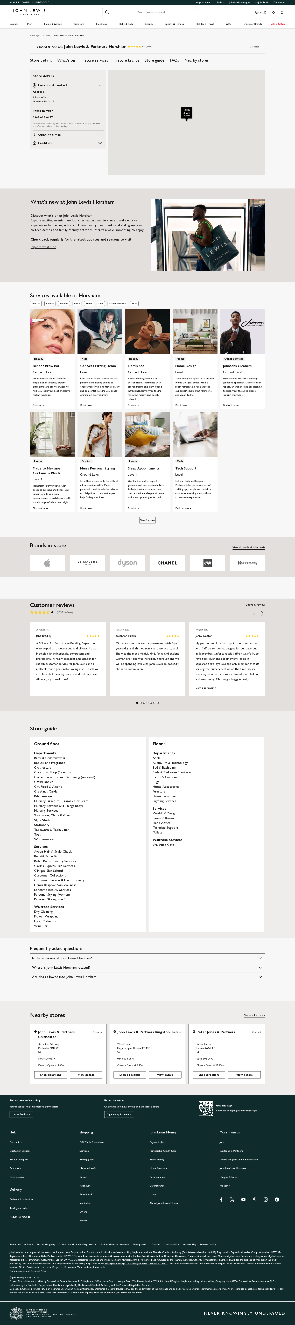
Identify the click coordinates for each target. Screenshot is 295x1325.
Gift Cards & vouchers (92, 1142)
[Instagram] (266, 1199)
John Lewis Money (238, 2)
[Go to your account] (265, 12)
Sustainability (171, 1244)
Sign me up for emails (119, 1114)
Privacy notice (140, 1244)
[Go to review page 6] (154, 703)
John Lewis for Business (233, 1168)
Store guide (154, 60)
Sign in (258, 12)
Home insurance (158, 1168)
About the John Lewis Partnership (239, 1159)
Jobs (222, 1142)
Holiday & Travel (205, 23)
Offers (83, 1211)
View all (36, 303)
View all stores (254, 1015)
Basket (83, 1177)
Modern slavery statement (114, 1244)
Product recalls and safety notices (77, 1244)
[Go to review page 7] (158, 703)
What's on (66, 60)
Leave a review (255, 604)
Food (77, 303)
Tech (134, 303)
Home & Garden (53, 23)
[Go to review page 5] (151, 703)
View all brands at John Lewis (249, 547)
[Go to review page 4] (147, 703)
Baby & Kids (126, 23)
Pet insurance (157, 1177)
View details (86, 1074)
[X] (232, 1199)
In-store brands (126, 60)
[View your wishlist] (273, 12)
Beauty (149, 23)
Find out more (231, 405)
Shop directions (50, 1074)
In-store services (94, 60)
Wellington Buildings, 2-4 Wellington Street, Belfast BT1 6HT (135, 1263)
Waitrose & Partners (231, 1150)
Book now (38, 405)
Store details (41, 60)
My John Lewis (262, 2)
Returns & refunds (20, 1216)
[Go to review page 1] (137, 703)
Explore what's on (43, 247)
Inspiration (85, 1203)
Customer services (20, 1150)
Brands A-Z (86, 1194)
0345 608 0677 (43, 117)
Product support (19, 1159)
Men (29, 23)
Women (14, 23)
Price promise (17, 1177)
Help (219, 2)
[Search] (107, 12)
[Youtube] (243, 1199)
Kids (100, 303)
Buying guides (87, 1159)
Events (83, 1220)
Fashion (64, 303)
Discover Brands (252, 23)
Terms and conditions (21, 1244)
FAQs (174, 60)
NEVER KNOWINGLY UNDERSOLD (30, 2)
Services (84, 1150)
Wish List (85, 1185)
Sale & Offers (278, 23)
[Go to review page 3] (144, 703)
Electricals (101, 23)
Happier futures (228, 1177)
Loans (153, 1194)
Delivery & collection (21, 1199)
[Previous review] (254, 613)
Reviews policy (208, 1244)
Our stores (279, 2)
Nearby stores (196, 60)
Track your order (19, 1208)
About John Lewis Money (164, 1203)
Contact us (16, 1142)
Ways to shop (203, 2)
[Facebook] (221, 1199)
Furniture (79, 23)
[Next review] (262, 613)
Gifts (228, 23)
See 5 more (147, 520)
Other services (117, 303)
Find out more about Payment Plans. (28, 1271)
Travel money (157, 1159)
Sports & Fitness (174, 23)
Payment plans (158, 1142)
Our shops (15, 1168)
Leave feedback (21, 1114)
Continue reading (205, 687)
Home (89, 303)
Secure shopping (46, 1244)
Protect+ (225, 1185)
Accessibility (189, 1244)
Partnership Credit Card (163, 1150)
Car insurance (157, 1185)
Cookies (156, 1244)
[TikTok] (277, 1199)
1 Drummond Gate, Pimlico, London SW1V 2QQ (52, 1256)
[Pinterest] (255, 1199)
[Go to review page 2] (141, 703)
